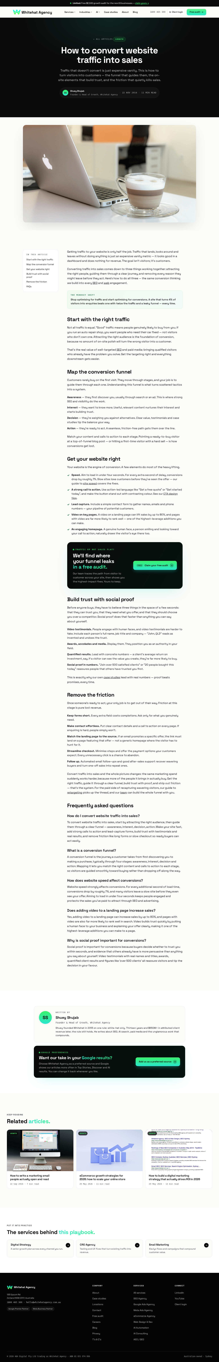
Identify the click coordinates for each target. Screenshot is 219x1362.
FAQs (28, 286)
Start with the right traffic (39, 259)
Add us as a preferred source (157, 1061)
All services (139, 1292)
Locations (97, 1304)
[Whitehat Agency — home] (32, 12)
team (123, 792)
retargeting (74, 792)
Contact (96, 1310)
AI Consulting (141, 1333)
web (106, 283)
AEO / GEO (139, 1339)
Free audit (196, 12)
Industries (85, 12)
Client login (176, 12)
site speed (90, 483)
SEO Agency (140, 1298)
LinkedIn (179, 1292)
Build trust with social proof (37, 275)
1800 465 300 (157, 12)
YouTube (179, 1298)
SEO (95, 283)
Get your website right (38, 269)
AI (98, 12)
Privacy (96, 1333)
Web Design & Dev (143, 1321)
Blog (135, 12)
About (125, 12)
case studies (112, 677)
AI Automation (141, 1327)
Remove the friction (36, 281)
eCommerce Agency (144, 1316)
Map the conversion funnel (40, 264)
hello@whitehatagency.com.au (43, 1302)
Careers (96, 1321)
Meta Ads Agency (143, 1310)
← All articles (103, 39)
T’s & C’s (96, 1339)
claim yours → (142, 3)
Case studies (111, 12)
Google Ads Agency (144, 1304)
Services (69, 12)
